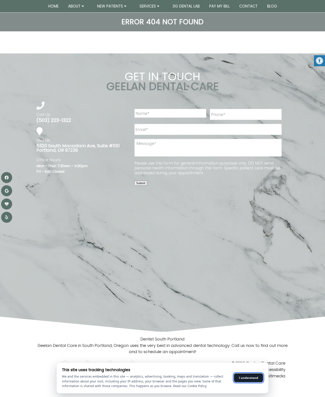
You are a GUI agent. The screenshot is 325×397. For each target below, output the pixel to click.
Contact (248, 6)
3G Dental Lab (186, 6)
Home (53, 6)
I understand (248, 378)
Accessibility (273, 369)
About (74, 6)
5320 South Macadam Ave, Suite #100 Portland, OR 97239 (78, 148)
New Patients (110, 6)
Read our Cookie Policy (189, 386)
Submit (140, 183)
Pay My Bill (219, 6)
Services (148, 6)
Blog (272, 6)
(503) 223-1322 (53, 120)
